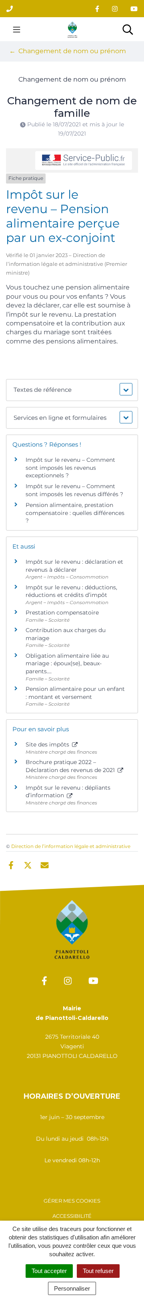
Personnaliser (72, 1288)
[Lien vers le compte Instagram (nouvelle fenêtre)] (115, 8)
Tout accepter (49, 1270)
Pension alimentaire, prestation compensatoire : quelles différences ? (75, 512)
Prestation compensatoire (63, 612)
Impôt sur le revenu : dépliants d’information (68, 791)
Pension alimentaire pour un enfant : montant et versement (75, 692)
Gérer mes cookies (72, 1200)
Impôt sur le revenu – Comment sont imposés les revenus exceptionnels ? (70, 467)
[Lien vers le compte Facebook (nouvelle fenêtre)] (97, 8)
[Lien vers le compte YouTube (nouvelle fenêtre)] (134, 8)
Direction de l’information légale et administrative (70, 846)
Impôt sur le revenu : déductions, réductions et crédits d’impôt (71, 591)
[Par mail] (45, 864)
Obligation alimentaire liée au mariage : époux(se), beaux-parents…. (67, 663)
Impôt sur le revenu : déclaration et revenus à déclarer (74, 565)
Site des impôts (48, 744)
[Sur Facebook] (11, 864)
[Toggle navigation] (16, 29)
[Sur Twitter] (28, 864)
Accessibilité (72, 1216)
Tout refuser (98, 1270)
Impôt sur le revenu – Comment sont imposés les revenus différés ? (74, 490)
